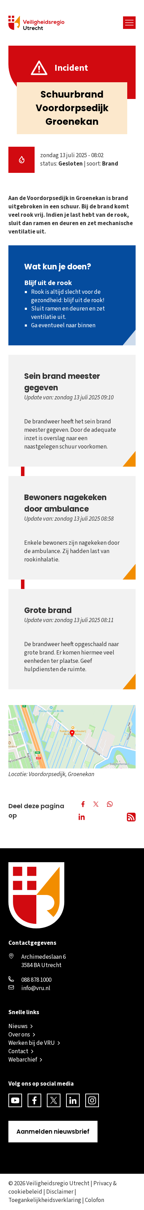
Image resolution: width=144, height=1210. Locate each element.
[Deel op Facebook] (83, 804)
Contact (18, 1051)
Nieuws (18, 1026)
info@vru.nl (35, 988)
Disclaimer (59, 1192)
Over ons (19, 1035)
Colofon (94, 1200)
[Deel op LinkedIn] (83, 817)
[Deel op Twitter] (96, 804)
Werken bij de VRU (31, 1043)
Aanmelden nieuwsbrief (52, 1131)
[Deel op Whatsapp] (110, 805)
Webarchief (22, 1060)
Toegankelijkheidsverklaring (44, 1200)
